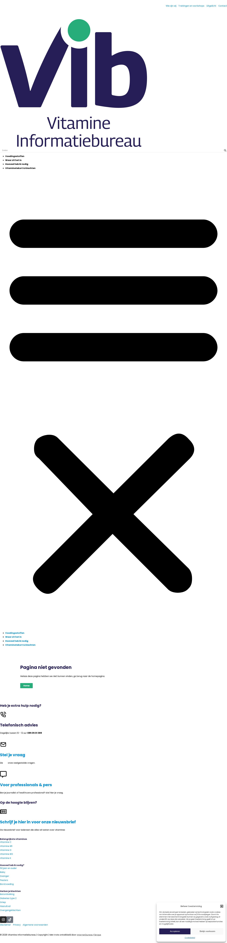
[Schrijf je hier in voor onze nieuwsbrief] (3, 811)
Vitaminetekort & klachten (20, 168)
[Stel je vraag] (3, 744)
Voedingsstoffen (14, 156)
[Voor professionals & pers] (3, 774)
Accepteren (175, 931)
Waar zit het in (13, 160)
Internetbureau (85, 934)
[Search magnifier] (225, 150)
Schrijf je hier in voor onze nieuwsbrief (38, 822)
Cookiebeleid (190, 938)
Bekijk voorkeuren (207, 931)
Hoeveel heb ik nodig (16, 164)
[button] (221, 906)
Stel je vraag (12, 755)
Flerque (97, 934)
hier (5, 762)
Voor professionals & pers (26, 785)
